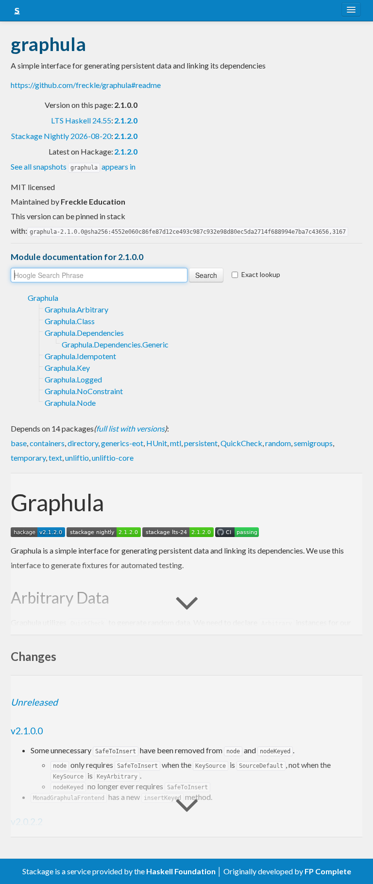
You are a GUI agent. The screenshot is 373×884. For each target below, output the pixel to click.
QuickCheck (241, 443)
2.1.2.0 (125, 120)
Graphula (43, 297)
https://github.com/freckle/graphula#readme (86, 84)
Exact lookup (260, 274)
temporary (28, 457)
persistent (201, 443)
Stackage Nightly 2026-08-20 (61, 135)
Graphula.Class (70, 321)
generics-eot (122, 443)
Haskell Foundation (181, 871)
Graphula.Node (70, 402)
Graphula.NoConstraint (84, 391)
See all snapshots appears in (73, 166)
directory (83, 443)
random (278, 443)
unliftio (77, 457)
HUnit (156, 443)
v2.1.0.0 (27, 730)
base (19, 443)
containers (47, 443)
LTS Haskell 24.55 (81, 120)
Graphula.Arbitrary (76, 309)
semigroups (313, 443)
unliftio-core (113, 457)
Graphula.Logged (73, 379)
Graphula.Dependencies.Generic (115, 344)
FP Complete (328, 871)
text (55, 457)
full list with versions (130, 428)
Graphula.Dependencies (84, 332)
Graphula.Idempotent (80, 356)
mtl (175, 443)
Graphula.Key (67, 367)
